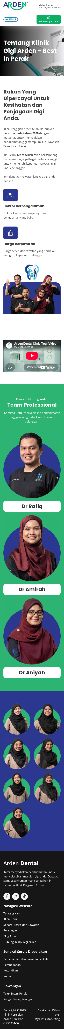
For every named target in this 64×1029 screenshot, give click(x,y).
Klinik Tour (10, 919)
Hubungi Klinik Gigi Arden (19, 942)
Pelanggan (10, 930)
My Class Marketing (47, 1019)
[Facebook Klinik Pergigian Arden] (6, 896)
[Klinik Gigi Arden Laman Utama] (15, 6)
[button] (10, 19)
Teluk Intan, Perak (15, 993)
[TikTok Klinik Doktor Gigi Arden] (24, 896)
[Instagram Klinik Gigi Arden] (15, 896)
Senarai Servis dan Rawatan (21, 925)
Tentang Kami (12, 913)
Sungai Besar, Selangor (18, 999)
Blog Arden (10, 936)
